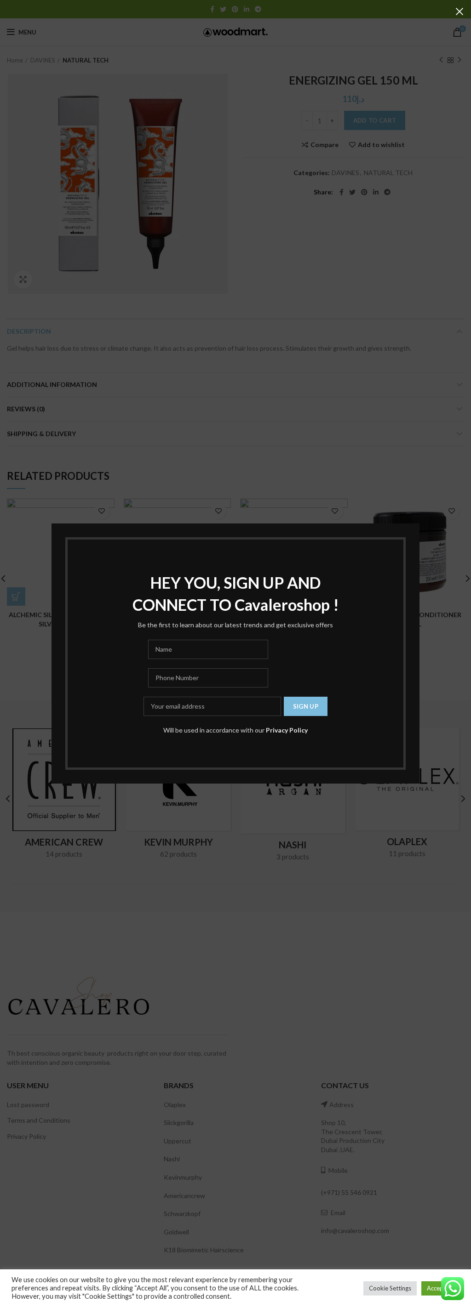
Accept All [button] (440, 1288)
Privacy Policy (287, 730)
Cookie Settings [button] (390, 1288)
